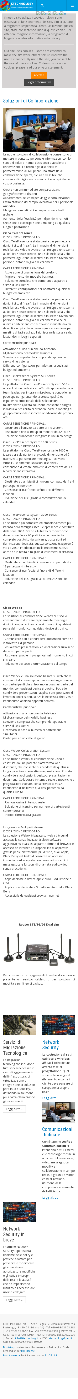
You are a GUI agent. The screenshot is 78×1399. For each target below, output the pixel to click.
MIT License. (28, 1351)
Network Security (50, 1044)
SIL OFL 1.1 (51, 1355)
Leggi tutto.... (14, 1109)
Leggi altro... (50, 1098)
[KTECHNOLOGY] (16, 5)
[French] (50, 13)
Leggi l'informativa (39, 82)
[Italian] (38, 13)
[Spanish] (63, 13)
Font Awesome (12, 1355)
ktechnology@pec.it (60, 1338)
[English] (44, 13)
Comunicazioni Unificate (57, 1132)
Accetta (39, 75)
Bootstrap (9, 1347)
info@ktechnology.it (26, 1338)
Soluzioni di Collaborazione (30, 101)
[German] (56, 13)
